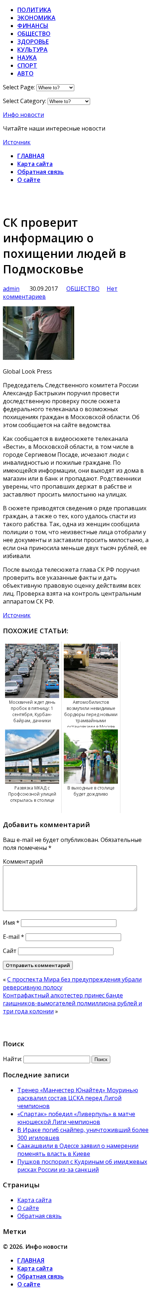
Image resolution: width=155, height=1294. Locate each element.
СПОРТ (27, 65)
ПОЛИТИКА (34, 10)
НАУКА (27, 57)
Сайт (10, 951)
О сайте (28, 180)
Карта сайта (35, 164)
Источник (17, 142)
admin (11, 289)
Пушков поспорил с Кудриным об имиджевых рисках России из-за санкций (82, 1166)
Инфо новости (23, 115)
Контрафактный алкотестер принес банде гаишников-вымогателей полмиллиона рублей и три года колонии (72, 1003)
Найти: (12, 1059)
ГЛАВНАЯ (30, 156)
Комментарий (23, 861)
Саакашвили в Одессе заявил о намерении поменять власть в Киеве (77, 1150)
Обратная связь (40, 172)
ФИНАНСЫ (32, 26)
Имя (11, 923)
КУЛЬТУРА (32, 50)
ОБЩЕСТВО (33, 34)
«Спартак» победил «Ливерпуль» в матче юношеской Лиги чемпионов (76, 1118)
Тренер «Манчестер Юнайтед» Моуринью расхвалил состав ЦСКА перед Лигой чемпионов (77, 1098)
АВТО (25, 73)
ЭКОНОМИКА (36, 18)
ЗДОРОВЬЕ (33, 42)
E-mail (13, 937)
